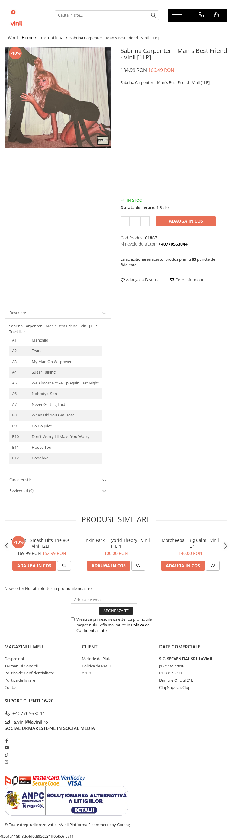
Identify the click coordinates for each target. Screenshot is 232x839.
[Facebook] (6, 740)
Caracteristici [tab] (20, 479)
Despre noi (14, 658)
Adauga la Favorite (142, 280)
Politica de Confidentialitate (29, 673)
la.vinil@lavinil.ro (29, 722)
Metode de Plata (96, 658)
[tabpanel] (58, 97)
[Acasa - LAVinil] (25, 15)
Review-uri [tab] (21, 490)
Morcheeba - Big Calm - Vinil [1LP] (190, 543)
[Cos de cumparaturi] (216, 15)
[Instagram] (6, 762)
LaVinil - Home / (21, 37)
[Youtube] (6, 747)
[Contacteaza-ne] (201, 15)
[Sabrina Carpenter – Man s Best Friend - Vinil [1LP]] (58, 97)
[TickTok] (6, 754)
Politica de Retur (96, 666)
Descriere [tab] (17, 312)
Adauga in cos (186, 221)
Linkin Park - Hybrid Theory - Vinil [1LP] (116, 543)
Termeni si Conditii (21, 666)
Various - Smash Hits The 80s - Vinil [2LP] (41, 543)
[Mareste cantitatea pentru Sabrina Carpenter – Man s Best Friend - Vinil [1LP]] (145, 221)
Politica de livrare (20, 680)
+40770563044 (28, 713)
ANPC (87, 673)
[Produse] (177, 16)
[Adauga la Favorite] (64, 566)
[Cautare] (153, 15)
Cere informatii (188, 280)
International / (53, 37)
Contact (12, 687)
